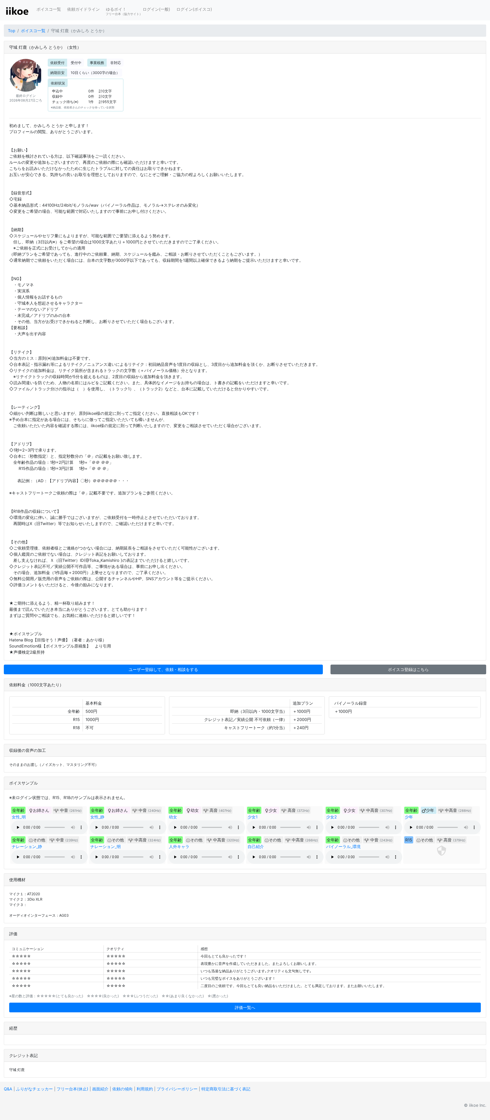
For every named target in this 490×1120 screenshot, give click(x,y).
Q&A (8, 1088)
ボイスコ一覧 (48, 9)
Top (11, 30)
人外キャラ (179, 846)
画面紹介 (100, 1088)
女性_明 (19, 816)
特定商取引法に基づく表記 (225, 1088)
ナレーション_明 (105, 846)
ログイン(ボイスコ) (194, 9)
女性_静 (97, 816)
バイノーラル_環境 (343, 846)
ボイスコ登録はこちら (408, 669)
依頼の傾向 (122, 1088)
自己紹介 (256, 846)
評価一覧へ (245, 1007)
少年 (409, 816)
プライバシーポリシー (177, 1088)
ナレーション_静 (27, 846)
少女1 (253, 816)
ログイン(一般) (156, 9)
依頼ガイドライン (83, 9)
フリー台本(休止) (72, 1088)
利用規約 (145, 1088)
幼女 (173, 816)
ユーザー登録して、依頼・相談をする (163, 669)
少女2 (331, 816)
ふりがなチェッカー (34, 1088)
